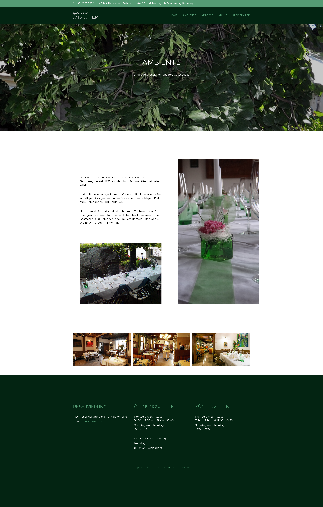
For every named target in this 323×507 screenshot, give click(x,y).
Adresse (207, 15)
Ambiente (189, 15)
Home (174, 15)
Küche (222, 15)
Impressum (141, 467)
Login (185, 467)
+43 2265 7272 (85, 3)
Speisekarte (241, 15)
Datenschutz (166, 467)
